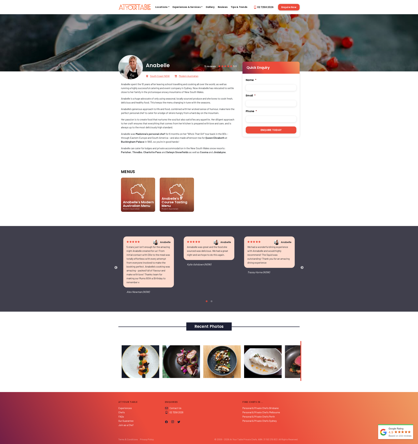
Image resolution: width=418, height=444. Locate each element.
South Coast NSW (160, 75)
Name (251, 80)
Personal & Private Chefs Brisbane (260, 408)
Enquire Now (288, 7)
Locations (161, 7)
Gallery (210, 7)
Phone (251, 111)
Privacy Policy (147, 439)
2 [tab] (211, 301)
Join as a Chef (126, 425)
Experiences (125, 408)
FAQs (121, 416)
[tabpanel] (148, 267)
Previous (116, 267)
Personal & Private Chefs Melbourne (261, 412)
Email (251, 95)
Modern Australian (188, 75)
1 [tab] (206, 301)
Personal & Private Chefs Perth (258, 416)
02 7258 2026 (265, 7)
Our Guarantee (126, 420)
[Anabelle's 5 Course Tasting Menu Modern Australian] (174, 213)
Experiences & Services (187, 7)
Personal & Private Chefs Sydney (259, 420)
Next (302, 267)
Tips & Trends (239, 7)
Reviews (223, 7)
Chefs (121, 412)
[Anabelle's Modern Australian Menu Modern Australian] (138, 213)
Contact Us (175, 408)
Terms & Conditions (128, 439)
